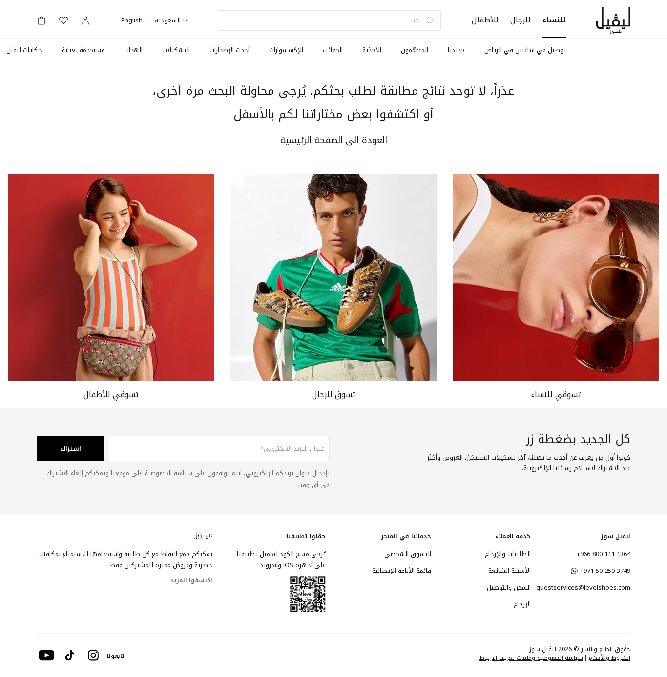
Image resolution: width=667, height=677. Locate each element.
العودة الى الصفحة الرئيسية (333, 140)
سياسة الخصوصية (168, 473)
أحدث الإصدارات (229, 50)
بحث (415, 20)
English (132, 20)
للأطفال (485, 19)
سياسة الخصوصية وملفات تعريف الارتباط (531, 658)
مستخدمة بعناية (83, 50)
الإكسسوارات (286, 50)
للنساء (554, 19)
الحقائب (333, 50)
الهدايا (134, 50)
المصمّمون (414, 50)
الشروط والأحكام (609, 658)
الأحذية (371, 50)
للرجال (520, 19)
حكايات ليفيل (24, 50)
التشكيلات (176, 50)
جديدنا (456, 50)
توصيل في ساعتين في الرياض (525, 50)
